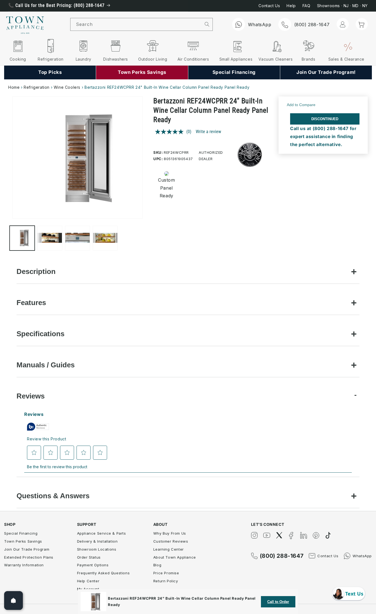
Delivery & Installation (97, 541)
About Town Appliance (174, 557)
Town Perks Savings (23, 541)
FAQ (306, 5)
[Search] (206, 24)
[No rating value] (170, 131)
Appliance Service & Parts (101, 533)
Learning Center (168, 549)
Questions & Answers (53, 496)
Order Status (89, 557)
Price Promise (166, 573)
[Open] (13, 600)
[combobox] (135, 24)
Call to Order (278, 602)
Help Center (88, 581)
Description (36, 271)
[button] (362, 24)
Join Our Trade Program (26, 549)
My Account (88, 589)
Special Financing (20, 533)
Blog (157, 565)
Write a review (208, 131)
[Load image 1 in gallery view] (22, 238)
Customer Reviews (170, 541)
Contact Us (269, 5)
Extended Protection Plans (28, 557)
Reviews (31, 396)
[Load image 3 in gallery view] (77, 238)
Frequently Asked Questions (103, 573)
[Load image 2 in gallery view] (49, 238)
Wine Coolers (67, 87)
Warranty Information (24, 565)
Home (14, 87)
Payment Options (93, 565)
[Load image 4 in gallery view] (105, 238)
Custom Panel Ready (166, 188)
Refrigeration (37, 87)
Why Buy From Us (169, 533)
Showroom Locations (96, 549)
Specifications (40, 334)
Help (291, 5)
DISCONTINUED (324, 119)
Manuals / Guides (46, 365)
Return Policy (165, 581)
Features (31, 302)
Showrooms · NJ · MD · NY (342, 5)
